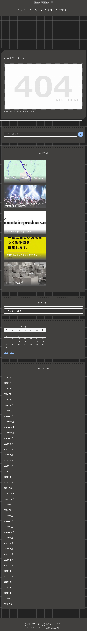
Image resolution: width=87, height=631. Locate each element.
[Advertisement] (43, 33)
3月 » (12, 353)
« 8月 (6, 353)
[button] (80, 134)
